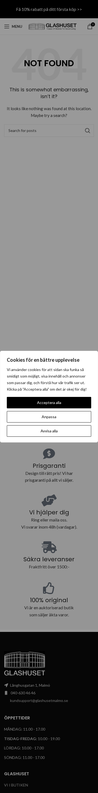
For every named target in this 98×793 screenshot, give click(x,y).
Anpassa (49, 416)
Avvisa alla (49, 431)
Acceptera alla (49, 402)
